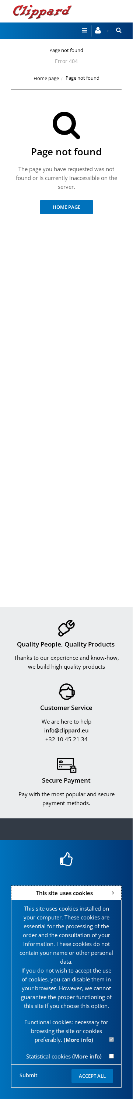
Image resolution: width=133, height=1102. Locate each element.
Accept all (92, 1075)
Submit (29, 1075)
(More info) (78, 1039)
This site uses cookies (64, 893)
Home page (46, 78)
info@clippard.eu (66, 730)
